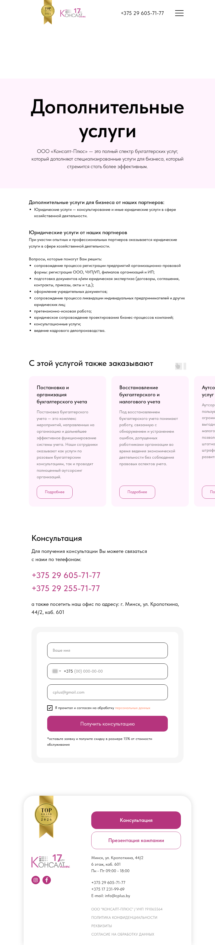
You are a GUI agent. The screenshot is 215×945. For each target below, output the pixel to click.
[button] (136, 820)
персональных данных (132, 708)
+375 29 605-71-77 (142, 13)
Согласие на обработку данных (122, 934)
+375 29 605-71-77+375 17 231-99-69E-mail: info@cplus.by (110, 889)
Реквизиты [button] (101, 926)
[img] (35, 880)
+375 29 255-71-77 (65, 588)
